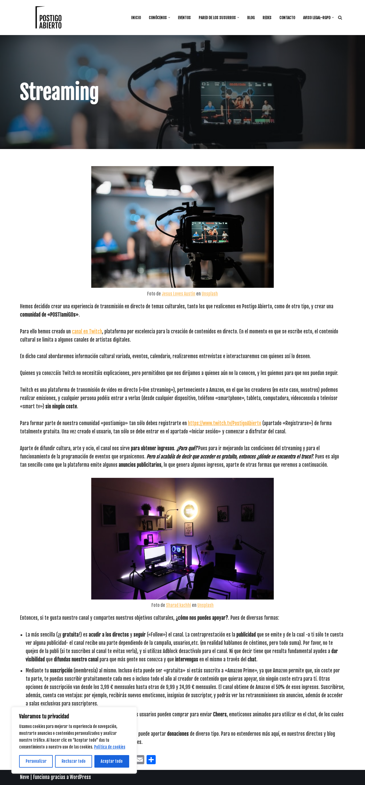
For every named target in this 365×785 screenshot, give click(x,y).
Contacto (287, 17)
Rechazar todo (74, 761)
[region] (74, 740)
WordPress (80, 777)
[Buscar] (340, 17)
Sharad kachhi (178, 605)
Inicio (136, 17)
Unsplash (210, 294)
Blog (251, 17)
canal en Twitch (87, 332)
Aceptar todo (112, 761)
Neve (24, 777)
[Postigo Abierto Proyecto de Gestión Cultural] (48, 17)
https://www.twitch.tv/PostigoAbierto (224, 423)
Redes (267, 17)
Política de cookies (109, 747)
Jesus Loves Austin (178, 294)
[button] (169, 18)
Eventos (184, 17)
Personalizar (36, 761)
